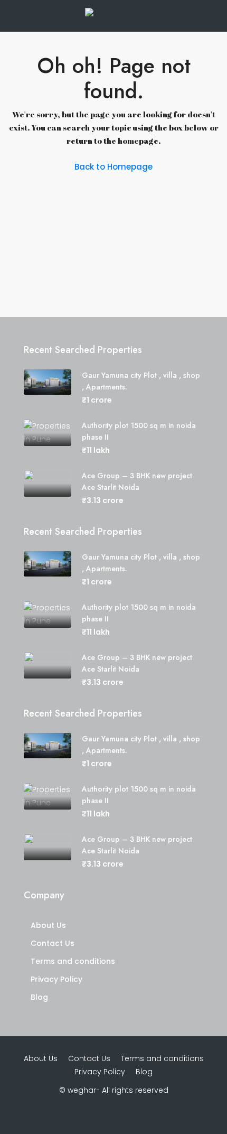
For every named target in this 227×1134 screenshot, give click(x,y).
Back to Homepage (113, 166)
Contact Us (52, 943)
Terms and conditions (73, 961)
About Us (48, 925)
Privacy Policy (56, 979)
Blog (39, 997)
